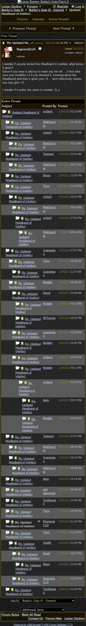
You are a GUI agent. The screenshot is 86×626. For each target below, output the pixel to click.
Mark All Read (31, 614)
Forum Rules (10, 614)
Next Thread (62, 28)
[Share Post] (70, 43)
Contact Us (35, 618)
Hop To (15, 601)
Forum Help (54, 618)
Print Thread (9, 36)
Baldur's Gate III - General (46, 10)
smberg (38, 43)
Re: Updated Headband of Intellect (30, 43)
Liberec (79, 52)
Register (62, 6)
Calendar (38, 19)
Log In (79, 6)
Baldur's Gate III (12, 10)
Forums (32, 6)
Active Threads (59, 19)
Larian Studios (12, 6)
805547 (80, 43)
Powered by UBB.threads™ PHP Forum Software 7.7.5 (43, 624)
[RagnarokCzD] (7, 56)
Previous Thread (24, 28)
